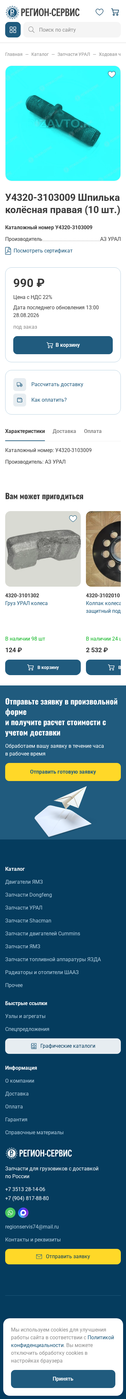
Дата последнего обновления (49, 307)
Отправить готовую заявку (63, 772)
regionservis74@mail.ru (32, 1227)
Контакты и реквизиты (33, 1240)
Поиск (31, 29)
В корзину (68, 345)
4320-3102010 (103, 595)
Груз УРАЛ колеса (26, 603)
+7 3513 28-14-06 (25, 1189)
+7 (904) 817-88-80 (27, 1198)
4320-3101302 (22, 595)
